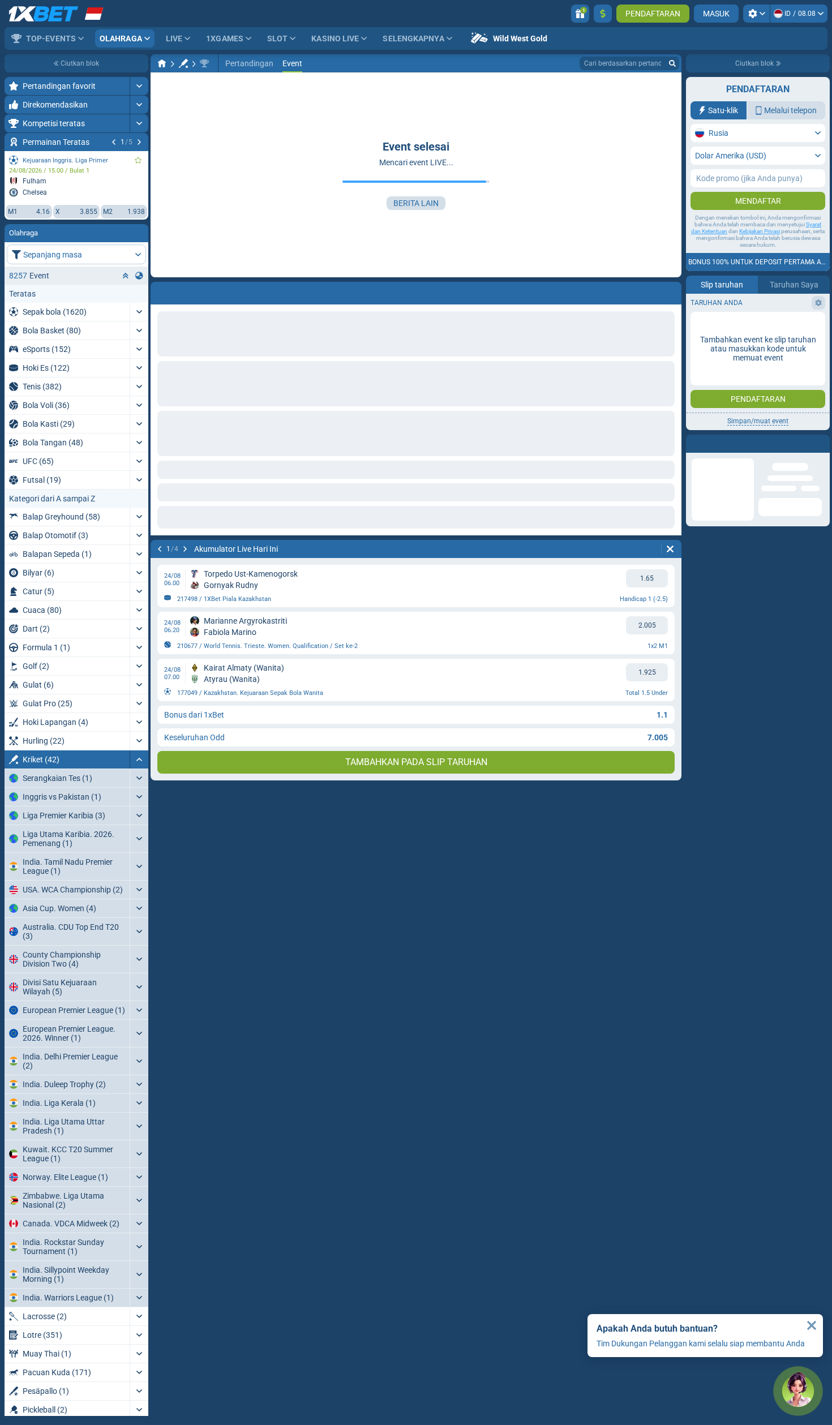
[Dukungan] (798, 1391)
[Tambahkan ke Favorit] (138, 160)
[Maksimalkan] (139, 86)
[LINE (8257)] (162, 63)
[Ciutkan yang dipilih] (125, 275)
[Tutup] (811, 1325)
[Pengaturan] (756, 14)
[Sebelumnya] (113, 142)
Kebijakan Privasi (759, 231)
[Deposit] (603, 14)
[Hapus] (670, 291)
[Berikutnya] (139, 142)
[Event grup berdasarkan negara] (139, 275)
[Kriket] (183, 63)
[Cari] (672, 63)
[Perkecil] (139, 759)
